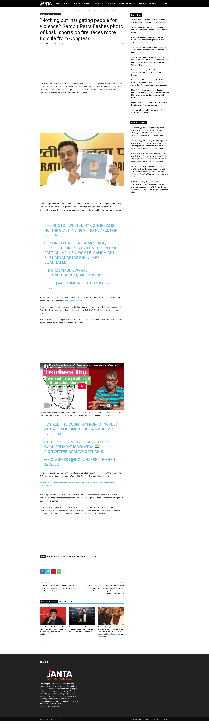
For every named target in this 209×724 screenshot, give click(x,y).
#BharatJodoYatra (74, 446)
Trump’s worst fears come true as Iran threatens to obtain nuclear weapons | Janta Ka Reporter (149, 21)
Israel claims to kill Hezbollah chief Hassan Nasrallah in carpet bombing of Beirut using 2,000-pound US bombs (147, 39)
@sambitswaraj (71, 270)
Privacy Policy (137, 719)
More (151, 3)
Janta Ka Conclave (163, 719)
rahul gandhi (81, 556)
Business (66, 3)
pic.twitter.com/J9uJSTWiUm (73, 275)
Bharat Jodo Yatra (53, 556)
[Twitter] (47, 571)
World (98, 3)
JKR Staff (45, 43)
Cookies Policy (150, 719)
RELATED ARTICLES (48, 602)
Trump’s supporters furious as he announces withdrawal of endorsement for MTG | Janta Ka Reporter (149, 29)
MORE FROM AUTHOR (67, 602)
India (76, 3)
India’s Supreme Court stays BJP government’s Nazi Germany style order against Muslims (149, 103)
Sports (110, 3)
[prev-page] (41, 641)
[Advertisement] (82, 64)
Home (42, 11)
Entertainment (126, 3)
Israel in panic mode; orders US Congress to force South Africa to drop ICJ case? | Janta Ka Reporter (150, 72)
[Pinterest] (53, 571)
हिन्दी (57, 3)
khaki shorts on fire (68, 556)
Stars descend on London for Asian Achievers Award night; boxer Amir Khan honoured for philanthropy (81, 629)
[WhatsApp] (59, 571)
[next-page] (45, 641)
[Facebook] (42, 571)
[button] (166, 4)
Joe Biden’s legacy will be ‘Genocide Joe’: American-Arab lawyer (146, 111)
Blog (141, 3)
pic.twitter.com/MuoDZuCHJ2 (74, 451)
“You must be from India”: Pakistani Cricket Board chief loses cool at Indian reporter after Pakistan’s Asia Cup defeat (58, 588)
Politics (88, 3)
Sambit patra (93, 556)
